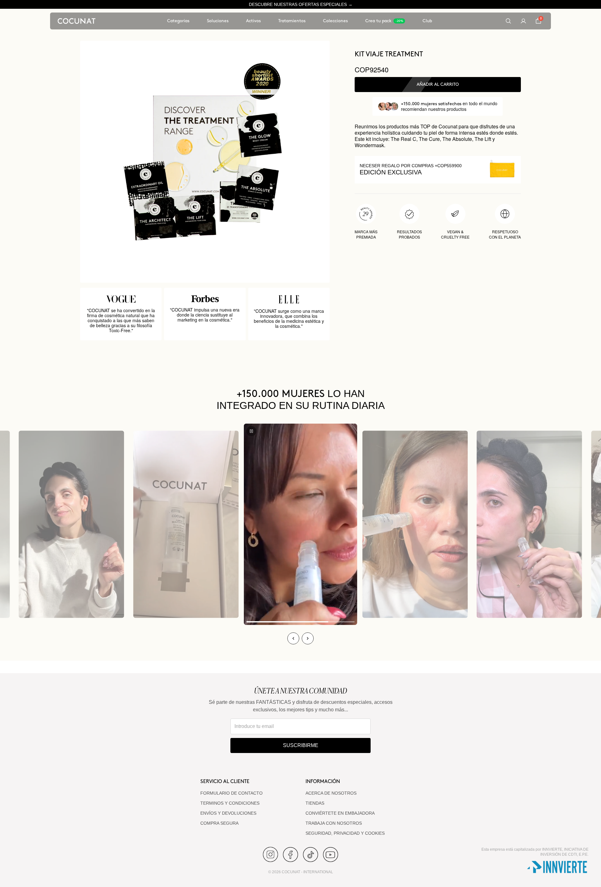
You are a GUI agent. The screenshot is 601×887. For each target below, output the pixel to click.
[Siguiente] (308, 638)
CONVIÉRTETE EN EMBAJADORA (340, 813)
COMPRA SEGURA (219, 823)
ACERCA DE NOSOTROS (331, 793)
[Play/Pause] (251, 431)
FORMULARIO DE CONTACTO (231, 793)
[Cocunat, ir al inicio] (76, 21)
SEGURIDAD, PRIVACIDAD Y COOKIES (345, 833)
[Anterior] (293, 638)
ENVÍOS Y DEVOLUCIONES (228, 813)
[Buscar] (508, 21)
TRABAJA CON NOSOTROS (334, 823)
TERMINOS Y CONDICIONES (229, 803)
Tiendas (315, 803)
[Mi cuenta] (523, 21)
